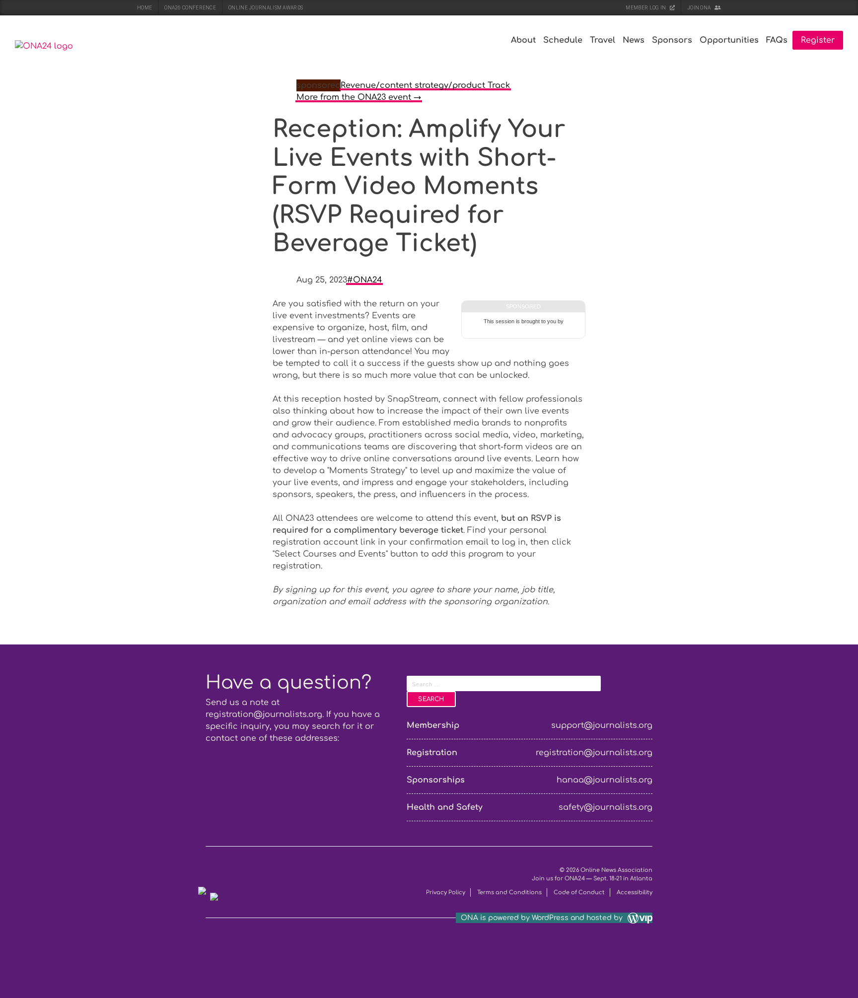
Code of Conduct (579, 892)
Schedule (562, 40)
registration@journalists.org (264, 714)
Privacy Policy (445, 892)
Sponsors (672, 40)
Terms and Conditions (509, 892)
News (633, 40)
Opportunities (729, 40)
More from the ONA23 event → (358, 97)
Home (144, 7)
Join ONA (699, 7)
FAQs (776, 40)
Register (818, 40)
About (523, 40)
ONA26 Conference (190, 7)
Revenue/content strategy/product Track (425, 85)
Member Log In (646, 7)
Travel (602, 40)
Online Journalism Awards (265, 7)
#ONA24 (364, 280)
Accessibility (634, 892)
